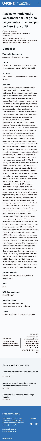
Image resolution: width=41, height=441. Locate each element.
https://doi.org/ (8, 295)
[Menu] (38, 3)
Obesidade (31, 314)
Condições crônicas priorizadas (13, 314)
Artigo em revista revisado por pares (15, 57)
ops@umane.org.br (11, 425)
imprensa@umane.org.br (9, 431)
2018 (4, 287)
